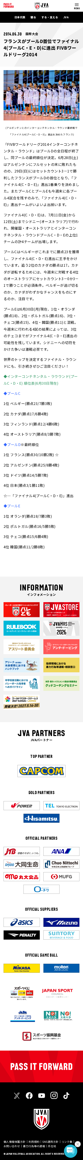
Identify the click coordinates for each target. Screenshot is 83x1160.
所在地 (52, 1146)
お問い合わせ (12, 1146)
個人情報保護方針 (15, 1141)
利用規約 (34, 1141)
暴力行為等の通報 (34, 1146)
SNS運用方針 (50, 1141)
